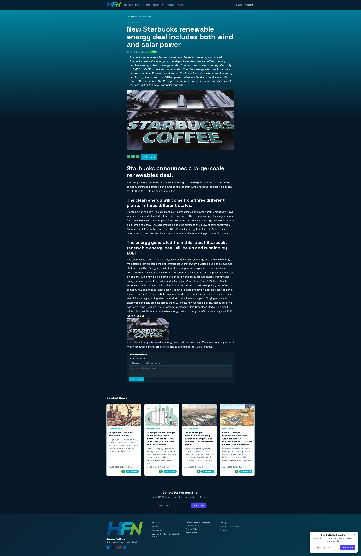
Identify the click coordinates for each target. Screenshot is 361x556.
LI (137, 156)
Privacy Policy (192, 529)
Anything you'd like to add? (145, 363)
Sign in (239, 5)
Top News (128, 5)
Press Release (168, 5)
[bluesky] (108, 547)
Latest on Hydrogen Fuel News (139, 16)
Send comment (136, 379)
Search (156, 5)
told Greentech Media (202, 307)
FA (129, 156)
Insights (146, 5)
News (137, 5)
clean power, (209, 285)
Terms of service (193, 533)
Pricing (180, 5)
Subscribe (250, 5)
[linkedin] (124, 547)
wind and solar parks (139, 216)
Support (223, 530)
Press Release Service (229, 526)
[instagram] (119, 547)
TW (133, 156)
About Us (156, 523)
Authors (155, 526)
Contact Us (157, 530)
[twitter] (113, 547)
